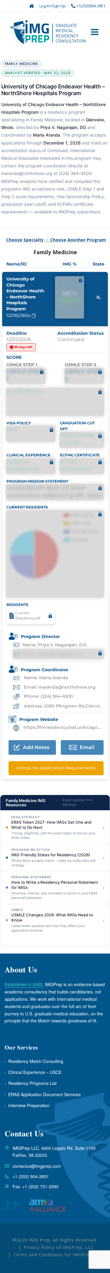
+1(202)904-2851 (90, 6)
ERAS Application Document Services (43, 1094)
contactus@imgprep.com (37, 1166)
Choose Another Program (78, 240)
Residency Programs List (31, 1083)
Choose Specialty (25, 240)
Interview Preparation (27, 1105)
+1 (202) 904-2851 (31, 1176)
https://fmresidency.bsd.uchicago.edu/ (63, 727)
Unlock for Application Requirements (56, 768)
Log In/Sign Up (52, 6)
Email (87, 747)
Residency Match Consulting (34, 1061)
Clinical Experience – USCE (33, 1072)
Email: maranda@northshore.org (59, 687)
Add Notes (36, 747)
